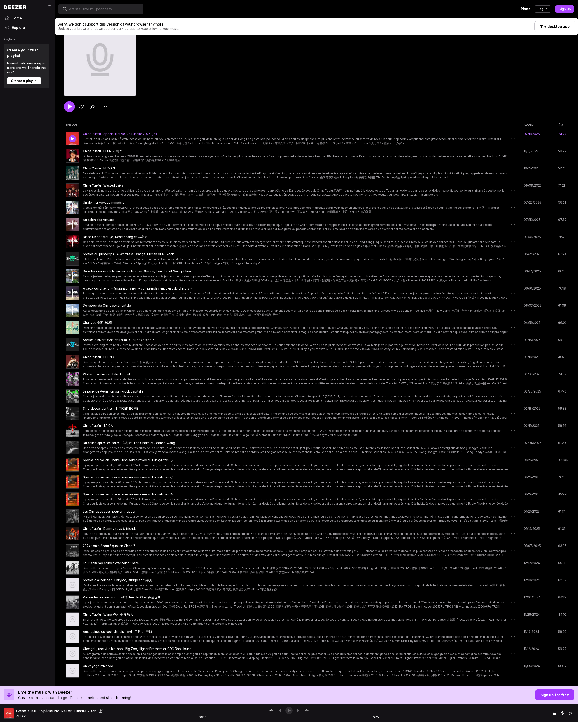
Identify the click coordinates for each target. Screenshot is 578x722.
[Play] (289, 710)
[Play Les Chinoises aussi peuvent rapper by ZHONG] (72, 516)
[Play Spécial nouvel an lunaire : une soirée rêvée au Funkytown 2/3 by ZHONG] (72, 482)
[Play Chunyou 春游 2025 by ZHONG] (72, 327)
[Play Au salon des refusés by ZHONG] (72, 224)
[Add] (81, 106)
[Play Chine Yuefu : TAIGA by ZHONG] (72, 430)
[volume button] (562, 713)
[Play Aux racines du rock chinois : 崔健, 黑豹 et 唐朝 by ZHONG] (72, 636)
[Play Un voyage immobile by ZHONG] (72, 670)
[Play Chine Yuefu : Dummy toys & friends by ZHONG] (72, 533)
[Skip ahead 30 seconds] (307, 710)
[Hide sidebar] (49, 7)
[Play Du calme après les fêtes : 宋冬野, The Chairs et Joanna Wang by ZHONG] (72, 447)
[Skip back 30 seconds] (271, 710)
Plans (525, 9)
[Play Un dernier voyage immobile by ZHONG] (72, 207)
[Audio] (570, 713)
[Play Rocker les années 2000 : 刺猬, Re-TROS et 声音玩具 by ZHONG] (72, 602)
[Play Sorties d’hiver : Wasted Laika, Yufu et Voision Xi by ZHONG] (72, 344)
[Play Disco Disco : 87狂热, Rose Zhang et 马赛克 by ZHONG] (72, 241)
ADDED (529, 124)
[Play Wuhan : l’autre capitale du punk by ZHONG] (72, 379)
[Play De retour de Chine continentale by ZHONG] (72, 310)
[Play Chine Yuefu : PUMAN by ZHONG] (72, 173)
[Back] (280, 710)
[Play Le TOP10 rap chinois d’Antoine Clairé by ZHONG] (72, 567)
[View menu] (104, 106)
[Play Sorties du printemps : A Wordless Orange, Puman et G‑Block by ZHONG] (72, 258)
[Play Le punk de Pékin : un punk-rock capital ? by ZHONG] (72, 396)
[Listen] (69, 106)
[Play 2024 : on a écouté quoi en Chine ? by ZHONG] (72, 550)
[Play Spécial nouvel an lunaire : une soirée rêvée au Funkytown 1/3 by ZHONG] (72, 499)
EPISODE (71, 124)
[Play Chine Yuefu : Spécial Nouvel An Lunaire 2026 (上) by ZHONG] (72, 138)
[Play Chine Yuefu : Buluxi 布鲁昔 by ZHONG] (72, 155)
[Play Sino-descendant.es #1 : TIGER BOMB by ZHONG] (72, 413)
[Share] (92, 106)
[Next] (298, 710)
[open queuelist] (554, 713)
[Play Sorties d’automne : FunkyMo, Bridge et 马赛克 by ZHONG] (72, 585)
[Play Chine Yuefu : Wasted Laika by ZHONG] (72, 190)
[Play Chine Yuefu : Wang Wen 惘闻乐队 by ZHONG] (72, 619)
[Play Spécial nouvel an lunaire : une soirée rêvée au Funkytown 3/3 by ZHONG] (72, 464)
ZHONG (22, 716)
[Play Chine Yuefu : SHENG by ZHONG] (72, 361)
